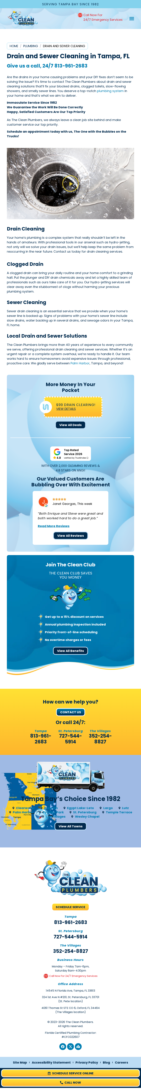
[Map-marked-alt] (78, 1046)
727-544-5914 (70, 739)
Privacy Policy (86, 1062)
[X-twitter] (70, 1046)
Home (14, 46)
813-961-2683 (71, 66)
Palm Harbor (80, 363)
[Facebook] (62, 1046)
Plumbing (30, 46)
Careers (121, 1062)
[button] (131, 18)
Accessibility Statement (51, 1062)
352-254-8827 (100, 739)
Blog (106, 1062)
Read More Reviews (53, 526)
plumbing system (110, 91)
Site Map (20, 1062)
